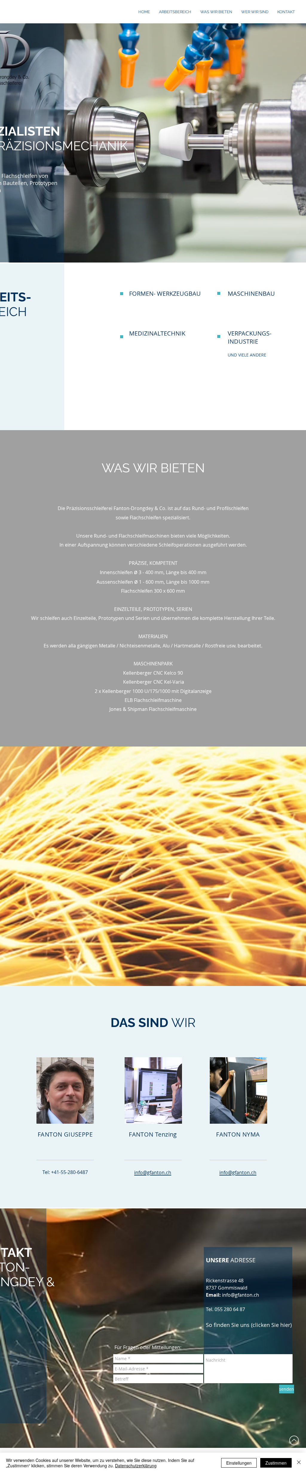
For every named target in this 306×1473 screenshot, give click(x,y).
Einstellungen (239, 1463)
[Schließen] (298, 1462)
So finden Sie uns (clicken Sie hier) (249, 1324)
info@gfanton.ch (240, 1295)
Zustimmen (276, 1463)
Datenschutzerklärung (136, 1466)
